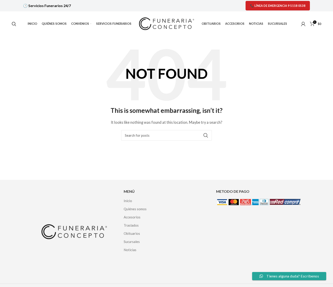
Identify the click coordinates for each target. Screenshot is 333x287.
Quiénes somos (135, 209)
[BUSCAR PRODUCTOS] (205, 135)
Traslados (131, 225)
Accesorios (132, 217)
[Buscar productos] (14, 23)
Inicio (128, 201)
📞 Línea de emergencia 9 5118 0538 (277, 5)
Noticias (130, 250)
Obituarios (132, 233)
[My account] (303, 23)
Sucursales (132, 242)
